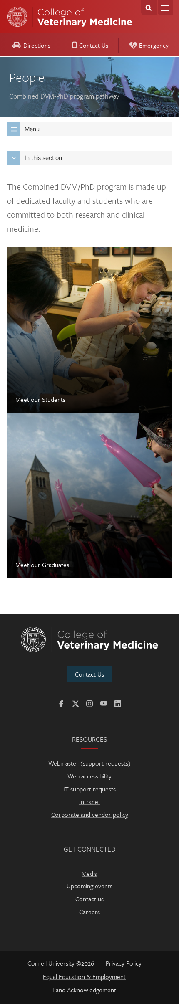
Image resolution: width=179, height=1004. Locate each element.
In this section (43, 157)
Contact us (89, 898)
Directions (36, 45)
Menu (165, 7)
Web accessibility (89, 776)
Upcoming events (89, 885)
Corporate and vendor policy (89, 814)
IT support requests (89, 789)
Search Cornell (149, 7)
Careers (89, 911)
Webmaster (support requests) (89, 763)
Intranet (89, 801)
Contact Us (93, 45)
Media (89, 873)
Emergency (154, 45)
